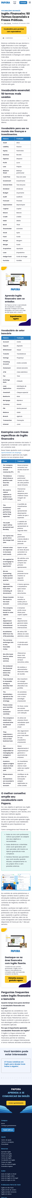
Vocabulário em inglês (10, 11)
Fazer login (15, 2)
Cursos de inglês (6, 1155)
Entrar (3, 1121)
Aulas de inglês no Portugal (9, 1175)
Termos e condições (7, 1139)
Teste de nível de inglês (8, 1162)
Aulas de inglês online (8, 1173)
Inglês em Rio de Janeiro (8, 1187)
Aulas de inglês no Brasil (8, 1171)
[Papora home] (6, 2)
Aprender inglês (6, 1149)
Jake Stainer (7, 23)
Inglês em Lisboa (6, 1191)
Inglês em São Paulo (7, 1185)
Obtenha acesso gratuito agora (15, 977)
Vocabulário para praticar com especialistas (14, 30)
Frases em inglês (6, 1159)
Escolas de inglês (6, 1151)
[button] (1, 1075)
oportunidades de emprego (11, 450)
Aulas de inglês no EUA (8, 1177)
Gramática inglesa (7, 1164)
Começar (23, 2)
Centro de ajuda (6, 1137)
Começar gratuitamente (8, 1123)
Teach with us (8, 1127)
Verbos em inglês (6, 1153)
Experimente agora (14, 316)
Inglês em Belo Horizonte (8, 1189)
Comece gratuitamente (16, 1100)
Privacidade (4, 1141)
